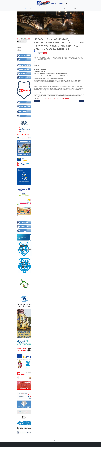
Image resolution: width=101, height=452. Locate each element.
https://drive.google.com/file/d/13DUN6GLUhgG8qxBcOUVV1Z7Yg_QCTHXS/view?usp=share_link (57, 98)
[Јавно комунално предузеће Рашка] (24, 432)
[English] (17, 39)
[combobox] (23, 216)
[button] (66, 3)
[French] (19, 39)
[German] (21, 39)
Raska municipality (45, 443)
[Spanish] (29, 39)
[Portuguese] (25, 39)
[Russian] (27, 39)
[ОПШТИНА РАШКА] (49, 3)
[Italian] (23, 39)
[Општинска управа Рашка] (34, 50)
